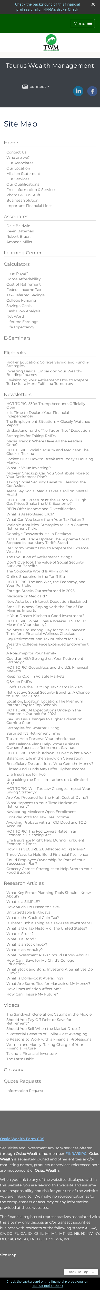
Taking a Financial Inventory (31, 1053)
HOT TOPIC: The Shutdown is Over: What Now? (48, 753)
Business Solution (22, 200)
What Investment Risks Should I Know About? (47, 955)
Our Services (17, 179)
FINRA (71, 1153)
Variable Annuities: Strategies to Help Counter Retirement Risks (47, 527)
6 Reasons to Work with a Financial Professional (49, 1039)
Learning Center (23, 253)
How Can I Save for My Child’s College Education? (40, 962)
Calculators (17, 264)
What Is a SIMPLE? (23, 901)
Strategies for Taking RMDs (31, 435)
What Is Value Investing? (28, 468)
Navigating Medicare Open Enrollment (41, 811)
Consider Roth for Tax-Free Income (37, 817)
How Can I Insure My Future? (32, 994)
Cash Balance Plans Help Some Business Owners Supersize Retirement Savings (42, 746)
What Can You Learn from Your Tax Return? (45, 519)
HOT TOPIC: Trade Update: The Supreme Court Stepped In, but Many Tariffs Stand (47, 541)
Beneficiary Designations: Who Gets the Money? (49, 763)
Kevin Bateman (20, 231)
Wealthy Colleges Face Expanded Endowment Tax (47, 646)
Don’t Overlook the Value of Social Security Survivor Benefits (45, 564)
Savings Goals (19, 305)
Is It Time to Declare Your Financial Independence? (37, 414)
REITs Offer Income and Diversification (41, 509)
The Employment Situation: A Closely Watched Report (48, 423)
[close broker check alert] (93, 4)
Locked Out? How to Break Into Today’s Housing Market (49, 461)
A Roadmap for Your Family (31, 653)
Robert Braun (18, 236)
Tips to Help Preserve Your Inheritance (40, 738)
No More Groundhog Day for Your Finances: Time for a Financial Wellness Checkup (45, 632)
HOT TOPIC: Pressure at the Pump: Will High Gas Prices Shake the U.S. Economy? (46, 502)
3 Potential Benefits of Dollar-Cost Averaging (46, 1034)
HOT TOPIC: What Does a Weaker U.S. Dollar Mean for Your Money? (46, 623)
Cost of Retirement (23, 284)
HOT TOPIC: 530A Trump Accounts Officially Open (45, 405)
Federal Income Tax (23, 289)
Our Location (18, 168)
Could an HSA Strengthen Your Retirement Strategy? (44, 660)
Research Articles (24, 883)
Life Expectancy (20, 327)
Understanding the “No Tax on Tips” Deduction (48, 430)
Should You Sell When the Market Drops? (43, 1028)
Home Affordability (23, 279)
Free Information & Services (31, 189)
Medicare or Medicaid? (26, 596)
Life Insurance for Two (26, 774)
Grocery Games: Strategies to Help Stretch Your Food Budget (49, 870)
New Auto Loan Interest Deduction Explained (46, 601)
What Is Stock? (20, 933)
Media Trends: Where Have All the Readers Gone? (44, 443)
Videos (11, 1005)
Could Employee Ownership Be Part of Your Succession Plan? (45, 862)
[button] (83, 23)
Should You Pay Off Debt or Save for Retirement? (39, 1021)
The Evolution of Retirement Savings (39, 557)
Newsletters (18, 394)
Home (11, 143)
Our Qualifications (22, 184)
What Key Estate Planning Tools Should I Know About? (48, 894)
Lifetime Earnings (22, 321)
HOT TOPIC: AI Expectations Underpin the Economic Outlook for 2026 (43, 712)
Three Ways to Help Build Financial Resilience (47, 854)
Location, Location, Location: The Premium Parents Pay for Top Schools (44, 703)
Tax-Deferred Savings (25, 295)
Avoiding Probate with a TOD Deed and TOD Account (46, 824)
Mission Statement (23, 173)
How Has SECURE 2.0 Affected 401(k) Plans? (45, 849)
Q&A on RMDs (19, 681)
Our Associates (19, 163)
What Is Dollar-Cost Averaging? (34, 978)
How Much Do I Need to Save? (33, 907)
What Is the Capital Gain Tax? (32, 917)
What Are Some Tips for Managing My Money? (48, 983)
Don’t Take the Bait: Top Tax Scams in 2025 (44, 687)
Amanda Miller (19, 242)
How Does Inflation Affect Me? (33, 989)
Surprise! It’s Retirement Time (33, 733)
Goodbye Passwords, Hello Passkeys (38, 533)
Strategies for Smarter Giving (32, 728)
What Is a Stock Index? (26, 944)
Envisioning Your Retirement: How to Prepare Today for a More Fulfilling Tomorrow (47, 382)
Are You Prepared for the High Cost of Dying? (47, 797)
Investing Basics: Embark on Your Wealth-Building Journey (44, 373)
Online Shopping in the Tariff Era (35, 576)
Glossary (13, 1070)
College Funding (21, 300)
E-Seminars (17, 338)
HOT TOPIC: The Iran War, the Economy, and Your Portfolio (45, 584)
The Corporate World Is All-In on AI (37, 571)
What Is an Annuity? (24, 949)
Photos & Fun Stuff (23, 195)
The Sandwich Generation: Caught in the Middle (49, 1014)
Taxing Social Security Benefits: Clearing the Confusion (46, 484)
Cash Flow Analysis (23, 311)
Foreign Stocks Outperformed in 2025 (40, 590)
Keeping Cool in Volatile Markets (35, 676)
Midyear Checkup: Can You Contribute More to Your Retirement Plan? (47, 475)
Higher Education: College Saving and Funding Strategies (48, 364)
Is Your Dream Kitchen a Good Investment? (45, 615)
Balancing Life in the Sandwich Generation (44, 758)
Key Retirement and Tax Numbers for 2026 (44, 639)
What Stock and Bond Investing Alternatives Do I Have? (49, 971)
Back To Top (78, 1272)
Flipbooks (15, 353)
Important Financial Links (29, 205)
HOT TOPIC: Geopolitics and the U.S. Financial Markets (47, 669)
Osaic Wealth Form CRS (22, 1139)
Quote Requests (22, 1081)
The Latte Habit (20, 1059)
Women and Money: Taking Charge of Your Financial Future (44, 1046)
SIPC (82, 1153)
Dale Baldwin (18, 225)
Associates (16, 216)
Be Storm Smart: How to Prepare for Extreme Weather (47, 550)
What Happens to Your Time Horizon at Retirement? (41, 805)
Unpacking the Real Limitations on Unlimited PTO (47, 781)
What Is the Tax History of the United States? (46, 928)
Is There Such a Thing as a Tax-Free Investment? (49, 923)
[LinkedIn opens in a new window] (78, 94)
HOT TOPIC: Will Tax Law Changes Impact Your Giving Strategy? (48, 790)
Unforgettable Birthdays (28, 912)
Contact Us (16, 152)
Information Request (25, 1090)
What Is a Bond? (21, 939)
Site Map (8, 1255)
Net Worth (15, 316)
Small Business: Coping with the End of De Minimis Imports (44, 609)
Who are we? (18, 157)
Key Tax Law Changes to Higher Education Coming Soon (44, 721)
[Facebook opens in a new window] (92, 94)
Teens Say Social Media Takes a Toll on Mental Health (47, 493)
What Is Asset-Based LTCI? (30, 514)
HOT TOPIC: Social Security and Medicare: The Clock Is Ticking (47, 452)
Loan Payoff (17, 273)
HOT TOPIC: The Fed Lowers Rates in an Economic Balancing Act (41, 833)
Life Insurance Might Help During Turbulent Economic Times (45, 842)
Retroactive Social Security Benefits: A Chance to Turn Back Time (47, 694)
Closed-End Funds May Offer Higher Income (45, 769)
